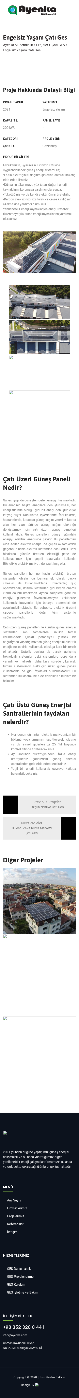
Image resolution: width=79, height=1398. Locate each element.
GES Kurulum (16, 1284)
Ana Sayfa (14, 1200)
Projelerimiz (15, 1216)
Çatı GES (9, 146)
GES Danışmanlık (19, 1269)
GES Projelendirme (20, 1277)
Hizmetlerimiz (17, 1208)
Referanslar (15, 1224)
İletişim (12, 1232)
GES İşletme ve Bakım (22, 1292)
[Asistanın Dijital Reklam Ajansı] (46, 1385)
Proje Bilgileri (16, 157)
